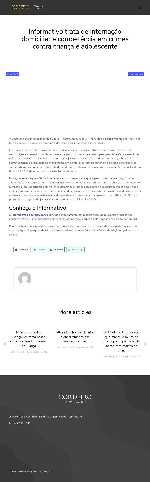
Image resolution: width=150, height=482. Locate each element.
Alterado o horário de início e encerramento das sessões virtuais (75, 337)
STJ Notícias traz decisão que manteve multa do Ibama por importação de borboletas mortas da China (121, 341)
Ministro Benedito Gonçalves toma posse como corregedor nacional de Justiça (28, 339)
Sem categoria (136, 74)
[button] (139, 7)
